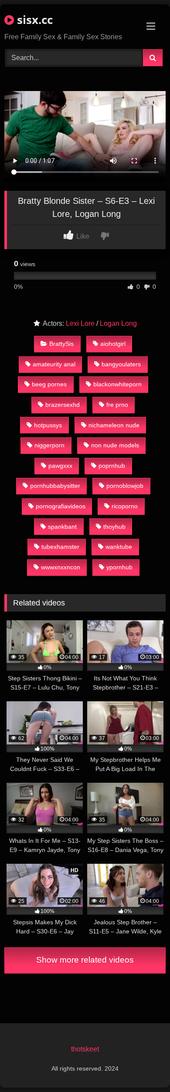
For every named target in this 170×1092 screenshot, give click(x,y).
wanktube (118, 546)
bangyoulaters (121, 364)
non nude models (115, 445)
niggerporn (49, 445)
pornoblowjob (124, 485)
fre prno (117, 404)
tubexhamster (60, 546)
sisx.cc (33, 19)
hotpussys (48, 425)
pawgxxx (60, 465)
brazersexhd (62, 404)
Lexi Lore (80, 323)
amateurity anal (54, 364)
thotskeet (85, 1049)
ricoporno (125, 506)
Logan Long (118, 323)
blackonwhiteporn (117, 384)
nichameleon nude (113, 425)
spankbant (62, 526)
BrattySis (61, 343)
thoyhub (114, 526)
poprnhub (112, 465)
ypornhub (119, 567)
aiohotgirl (113, 343)
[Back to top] (143, 1066)
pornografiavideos (60, 506)
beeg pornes (49, 384)
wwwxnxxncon (60, 567)
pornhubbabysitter (55, 485)
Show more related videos (85, 959)
